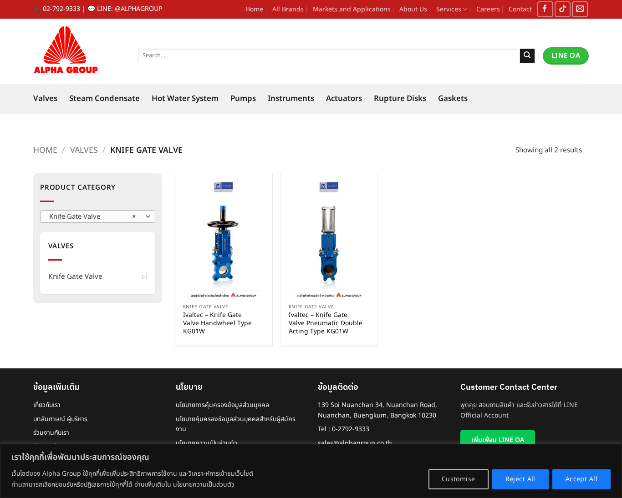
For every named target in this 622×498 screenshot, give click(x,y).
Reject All (520, 479)
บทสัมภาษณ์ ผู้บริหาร (60, 419)
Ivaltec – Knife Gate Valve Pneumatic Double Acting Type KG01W (325, 323)
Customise (458, 479)
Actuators (344, 99)
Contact (520, 9)
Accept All (581, 479)
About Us (413, 9)
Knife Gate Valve (75, 277)
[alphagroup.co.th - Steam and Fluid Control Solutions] (78, 51)
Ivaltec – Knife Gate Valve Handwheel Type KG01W (217, 323)
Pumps (243, 99)
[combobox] (97, 216)
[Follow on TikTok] (563, 9)
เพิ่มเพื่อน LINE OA (497, 440)
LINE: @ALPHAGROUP (129, 9)
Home (254, 9)
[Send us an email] (580, 9)
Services (448, 9)
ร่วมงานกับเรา (51, 433)
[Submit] (527, 56)
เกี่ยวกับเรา (47, 405)
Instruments (291, 99)
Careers (488, 9)
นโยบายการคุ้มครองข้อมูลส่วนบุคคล (222, 405)
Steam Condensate (104, 99)
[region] (311, 471)
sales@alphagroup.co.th (355, 443)
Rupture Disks (400, 99)
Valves (45, 99)
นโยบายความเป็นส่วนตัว (206, 443)
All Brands (288, 9)
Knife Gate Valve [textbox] (92, 216)
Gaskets (453, 99)
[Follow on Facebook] (545, 9)
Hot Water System (185, 99)
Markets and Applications (352, 9)
